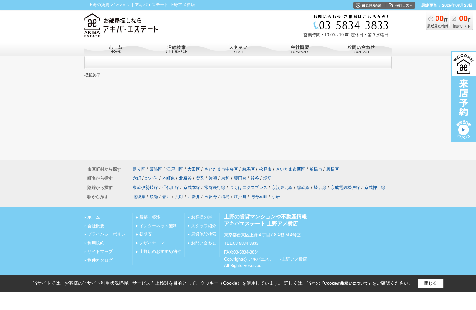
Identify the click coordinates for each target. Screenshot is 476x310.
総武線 (303, 187)
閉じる (430, 283)
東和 (225, 178)
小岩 (276, 196)
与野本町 (259, 196)
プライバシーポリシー (108, 234)
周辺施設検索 (203, 234)
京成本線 (191, 187)
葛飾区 (156, 169)
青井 (166, 196)
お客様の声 (201, 217)
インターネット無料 (158, 225)
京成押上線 (374, 187)
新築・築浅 (149, 217)
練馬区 (248, 169)
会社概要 (95, 225)
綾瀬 (213, 178)
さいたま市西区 (290, 169)
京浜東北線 (282, 187)
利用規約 (95, 243)
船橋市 (316, 169)
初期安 (145, 234)
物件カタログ (100, 260)
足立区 (139, 169)
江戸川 (240, 196)
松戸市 (265, 169)
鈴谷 (255, 178)
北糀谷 (185, 178)
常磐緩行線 (214, 187)
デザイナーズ (151, 243)
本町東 (168, 178)
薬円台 (240, 178)
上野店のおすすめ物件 (160, 251)
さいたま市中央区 (221, 169)
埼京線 (320, 187)
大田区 (193, 169)
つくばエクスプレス (248, 187)
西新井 (193, 196)
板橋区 (332, 169)
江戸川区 (174, 169)
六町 (137, 178)
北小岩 (151, 178)
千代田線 (170, 187)
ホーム (93, 217)
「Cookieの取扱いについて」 (346, 283)
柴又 (200, 178)
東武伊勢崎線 (145, 187)
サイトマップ (100, 251)
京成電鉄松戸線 (345, 187)
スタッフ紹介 (203, 225)
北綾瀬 (139, 196)
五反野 (210, 196)
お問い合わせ (203, 243)
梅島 (225, 196)
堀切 (267, 178)
